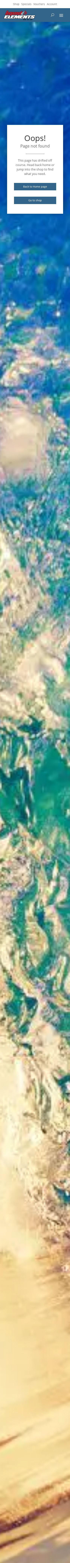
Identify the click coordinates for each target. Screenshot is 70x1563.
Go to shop (35, 200)
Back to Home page (35, 186)
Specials (26, 4)
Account (52, 4)
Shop (16, 4)
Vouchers (39, 4)
